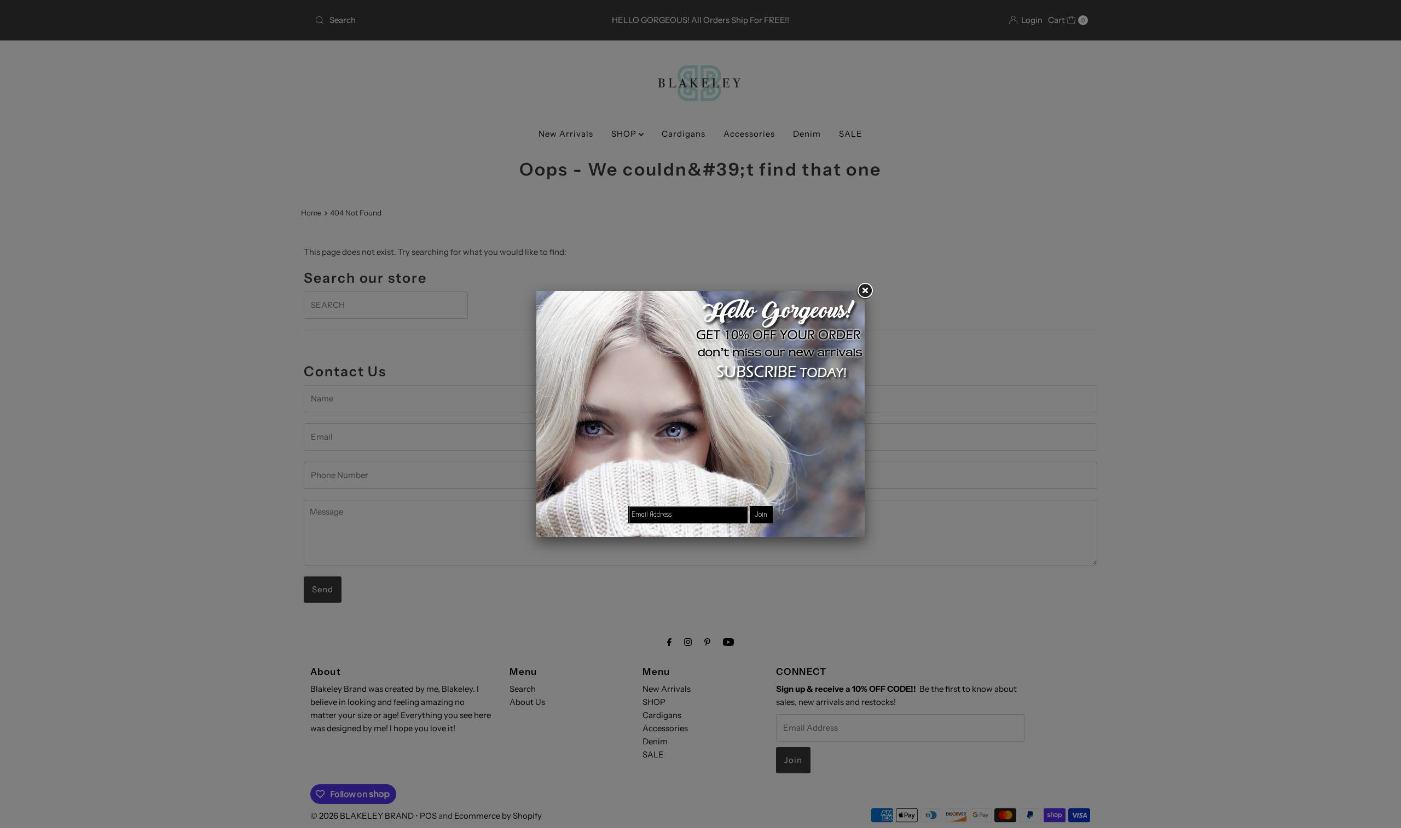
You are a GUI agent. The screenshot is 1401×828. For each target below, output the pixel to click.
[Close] (865, 291)
